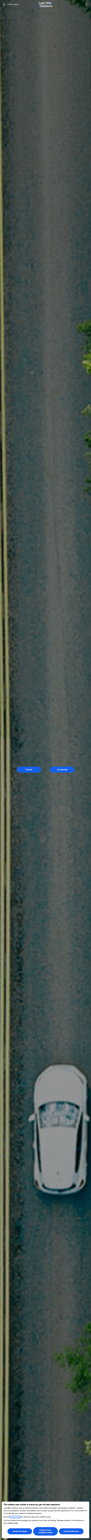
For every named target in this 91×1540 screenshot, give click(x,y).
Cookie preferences (71, 1531)
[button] (86, 4)
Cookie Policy (15, 1517)
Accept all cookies (20, 1531)
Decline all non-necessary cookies (45, 1531)
